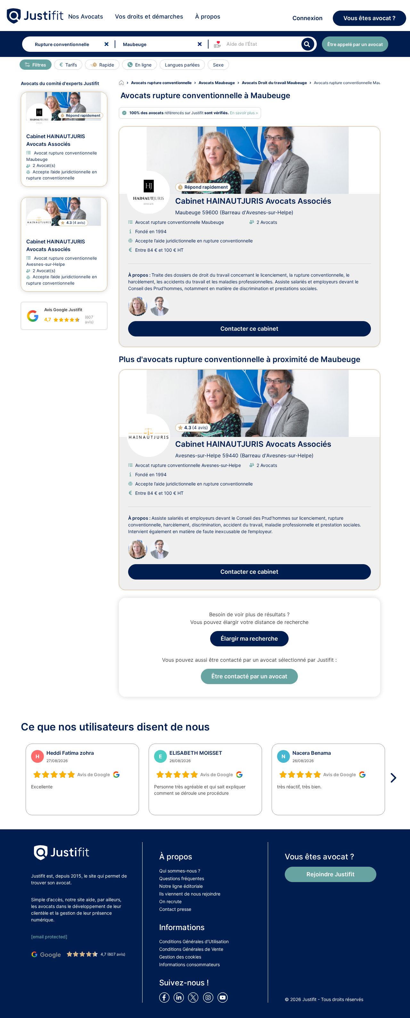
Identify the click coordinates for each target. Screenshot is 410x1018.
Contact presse (175, 909)
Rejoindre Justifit (331, 874)
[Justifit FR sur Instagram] (209, 997)
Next (395, 778)
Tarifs (71, 64)
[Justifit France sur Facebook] (165, 997)
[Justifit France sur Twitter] (194, 997)
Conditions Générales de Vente (191, 949)
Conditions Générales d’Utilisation (194, 941)
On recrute (170, 901)
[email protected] (49, 936)
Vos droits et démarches (149, 16)
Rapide (106, 64)
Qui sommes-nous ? (179, 870)
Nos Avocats (85, 16)
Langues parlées (182, 64)
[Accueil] (125, 83)
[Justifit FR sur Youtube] (223, 997)
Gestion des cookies (180, 956)
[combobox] (67, 44)
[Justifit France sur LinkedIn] (180, 997)
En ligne (143, 64)
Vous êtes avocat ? (369, 18)
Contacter (249, 328)
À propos (207, 16)
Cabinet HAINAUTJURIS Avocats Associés (253, 201)
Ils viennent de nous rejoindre (189, 893)
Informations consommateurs (189, 964)
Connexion (307, 18)
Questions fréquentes (181, 878)
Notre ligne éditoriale (181, 886)
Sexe (218, 64)
